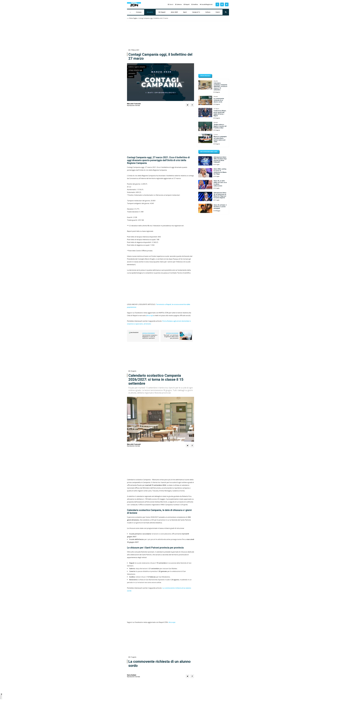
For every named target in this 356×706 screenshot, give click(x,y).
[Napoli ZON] (134, 4)
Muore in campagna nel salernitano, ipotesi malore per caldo (220, 139)
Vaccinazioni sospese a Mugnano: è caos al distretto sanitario (149, 336)
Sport (185, 12)
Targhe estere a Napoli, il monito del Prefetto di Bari (220, 126)
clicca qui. (172, 622)
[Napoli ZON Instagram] (222, 4)
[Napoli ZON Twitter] (226, 4)
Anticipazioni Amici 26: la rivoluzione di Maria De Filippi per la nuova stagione (220, 195)
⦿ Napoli (186, 4)
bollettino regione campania (136, 67)
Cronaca (138, 12)
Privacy (1, 697)
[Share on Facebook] (192, 105)
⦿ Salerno (178, 4)
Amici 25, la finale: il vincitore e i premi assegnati (220, 206)
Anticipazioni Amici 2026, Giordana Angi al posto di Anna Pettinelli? (220, 159)
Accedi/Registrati (206, 4)
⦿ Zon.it (170, 4)
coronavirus (131, 73)
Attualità (150, 12)
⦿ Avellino (194, 4)
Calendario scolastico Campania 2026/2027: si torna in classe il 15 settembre (220, 86)
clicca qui (149, 315)
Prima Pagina (133, 18)
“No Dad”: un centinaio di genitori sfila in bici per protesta (171, 336)
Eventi (218, 12)
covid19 (130, 76)
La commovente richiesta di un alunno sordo (219, 100)
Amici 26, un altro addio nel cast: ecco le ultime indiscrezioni (220, 183)
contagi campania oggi (135, 70)
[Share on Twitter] (187, 105)
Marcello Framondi (134, 104)
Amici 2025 (174, 12)
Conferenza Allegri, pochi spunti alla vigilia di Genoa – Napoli (220, 113)
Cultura (207, 12)
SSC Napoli (161, 12)
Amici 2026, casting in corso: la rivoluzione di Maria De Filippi (220, 171)
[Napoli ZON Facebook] (217, 4)
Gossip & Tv (196, 12)
